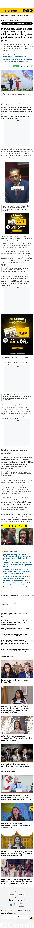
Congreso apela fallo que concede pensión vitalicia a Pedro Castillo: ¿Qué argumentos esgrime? (17, 565)
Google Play (21, 894)
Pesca (17, 15)
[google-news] (24, 900)
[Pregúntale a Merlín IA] (31, 918)
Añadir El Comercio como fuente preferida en (17, 23)
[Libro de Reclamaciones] (21, 905)
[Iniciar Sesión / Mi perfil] (31, 10)
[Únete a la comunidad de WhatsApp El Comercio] (16, 66)
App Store (12, 894)
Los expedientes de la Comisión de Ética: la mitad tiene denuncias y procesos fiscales (15, 629)
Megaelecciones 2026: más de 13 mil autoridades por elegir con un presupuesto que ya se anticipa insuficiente (17, 571)
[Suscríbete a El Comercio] (27, 10)
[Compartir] (31, 66)
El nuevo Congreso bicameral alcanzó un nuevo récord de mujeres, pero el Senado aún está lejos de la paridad (15, 650)
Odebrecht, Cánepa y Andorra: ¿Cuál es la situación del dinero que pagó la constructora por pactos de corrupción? (16, 578)
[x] (13, 900)
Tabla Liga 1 (29, 15)
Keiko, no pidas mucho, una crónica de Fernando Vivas (14, 681)
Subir (16, 917)
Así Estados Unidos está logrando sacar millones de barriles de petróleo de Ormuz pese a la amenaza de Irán (14, 614)
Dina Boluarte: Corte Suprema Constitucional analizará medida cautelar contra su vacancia (15, 825)
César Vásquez (25, 595)
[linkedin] (21, 900)
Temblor (13, 15)
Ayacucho (22, 15)
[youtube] (18, 900)
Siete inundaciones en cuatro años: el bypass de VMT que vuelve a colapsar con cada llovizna (15, 635)
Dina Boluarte (14, 595)
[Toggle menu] (2, 10)
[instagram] (16, 900)
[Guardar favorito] (27, 66)
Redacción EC (6, 101)
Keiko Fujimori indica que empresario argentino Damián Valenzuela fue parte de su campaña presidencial (16, 738)
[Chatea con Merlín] (24, 10)
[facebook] (10, 900)
